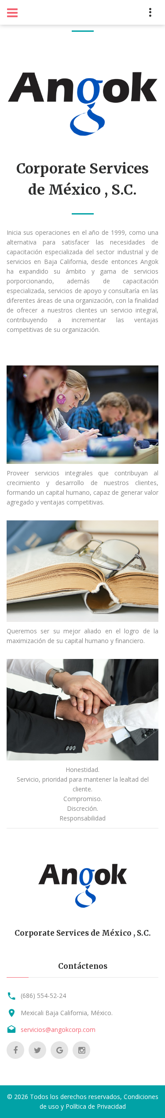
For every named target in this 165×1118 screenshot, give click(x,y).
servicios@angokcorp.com (58, 1029)
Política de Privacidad (96, 1106)
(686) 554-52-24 (43, 995)
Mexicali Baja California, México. (67, 1013)
